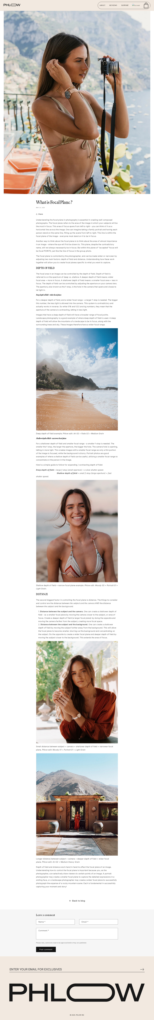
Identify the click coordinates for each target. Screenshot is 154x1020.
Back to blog (78, 901)
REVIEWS (113, 5)
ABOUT (102, 5)
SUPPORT (125, 5)
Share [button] (40, 214)
